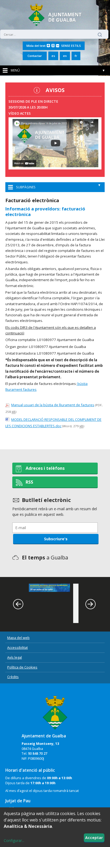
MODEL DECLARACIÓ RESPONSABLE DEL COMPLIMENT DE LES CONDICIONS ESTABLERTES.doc (53, 422)
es (53, 56)
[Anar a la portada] (55, 710)
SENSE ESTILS (71, 46)
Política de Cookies (22, 667)
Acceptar (94, 837)
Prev (21, 604)
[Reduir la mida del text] (57, 46)
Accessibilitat (17, 647)
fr (76, 56)
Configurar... (14, 840)
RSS (29, 482)
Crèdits (13, 676)
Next (94, 604)
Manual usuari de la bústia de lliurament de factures (52, 404)
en (65, 56)
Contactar (35, 56)
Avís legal (14, 657)
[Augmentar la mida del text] (48, 46)
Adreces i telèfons (45, 468)
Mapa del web (18, 637)
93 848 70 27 (37, 753)
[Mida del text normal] (53, 46)
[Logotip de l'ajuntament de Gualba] (55, 24)
